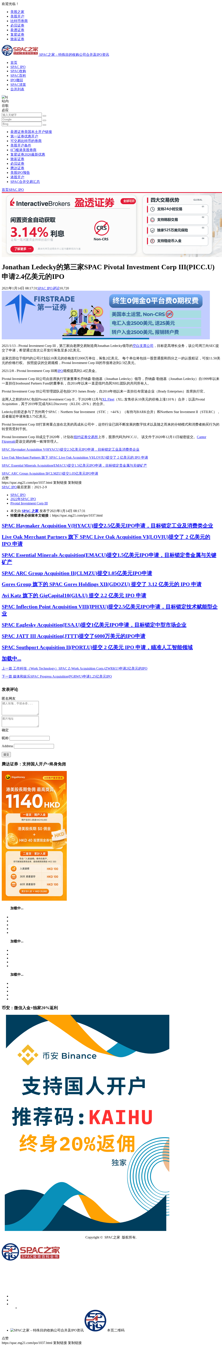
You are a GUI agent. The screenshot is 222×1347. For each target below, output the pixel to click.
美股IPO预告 (20, 172)
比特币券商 (19, 21)
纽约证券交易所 (86, 437)
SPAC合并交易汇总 (25, 182)
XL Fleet (108, 399)
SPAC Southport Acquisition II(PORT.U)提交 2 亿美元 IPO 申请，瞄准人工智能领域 (97, 647)
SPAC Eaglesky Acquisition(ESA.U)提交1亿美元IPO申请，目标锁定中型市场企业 (94, 625)
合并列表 (17, 89)
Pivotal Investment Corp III (29, 503)
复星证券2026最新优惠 (27, 154)
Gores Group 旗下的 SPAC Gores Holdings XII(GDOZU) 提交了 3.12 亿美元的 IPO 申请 (102, 584)
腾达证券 (17, 168)
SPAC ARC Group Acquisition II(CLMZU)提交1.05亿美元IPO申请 (50, 473)
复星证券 (17, 34)
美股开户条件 (20, 145)
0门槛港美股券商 (23, 150)
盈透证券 (17, 30)
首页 (13, 62)
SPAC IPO (18, 67)
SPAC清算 (18, 84)
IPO (60, 371)
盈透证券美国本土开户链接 (31, 132)
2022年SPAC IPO (23, 499)
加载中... (11, 658)
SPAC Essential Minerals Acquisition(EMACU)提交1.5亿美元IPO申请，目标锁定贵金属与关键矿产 (74, 465)
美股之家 (17, 12)
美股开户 (17, 16)
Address (8, 746)
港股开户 (17, 177)
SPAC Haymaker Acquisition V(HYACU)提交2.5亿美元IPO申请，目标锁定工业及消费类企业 (70, 449)
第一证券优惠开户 (24, 136)
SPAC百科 (18, 75)
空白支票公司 (143, 346)
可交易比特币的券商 (26, 141)
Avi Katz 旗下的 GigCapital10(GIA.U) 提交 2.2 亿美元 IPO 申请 (74, 595)
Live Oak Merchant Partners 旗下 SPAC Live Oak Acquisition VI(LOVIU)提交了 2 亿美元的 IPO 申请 (75, 457)
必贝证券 (17, 25)
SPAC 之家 (30, 511)
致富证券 (17, 39)
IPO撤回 (16, 80)
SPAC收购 (18, 71)
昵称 (5, 738)
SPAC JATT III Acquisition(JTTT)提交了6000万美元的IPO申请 (73, 636)
